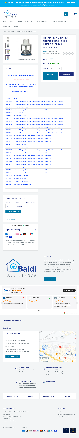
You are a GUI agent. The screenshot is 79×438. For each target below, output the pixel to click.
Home (4, 21)
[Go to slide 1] (38, 310)
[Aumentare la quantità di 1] (59, 68)
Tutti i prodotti (10, 31)
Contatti (16, 26)
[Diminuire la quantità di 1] (51, 68)
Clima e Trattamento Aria (57, 21)
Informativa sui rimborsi (64, 416)
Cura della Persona (42, 21)
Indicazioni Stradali (13, 356)
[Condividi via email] (72, 53)
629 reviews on (14, 292)
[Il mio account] (71, 14)
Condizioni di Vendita (12, 396)
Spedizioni (30, 396)
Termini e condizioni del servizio (66, 414)
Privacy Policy (67, 396)
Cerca (59, 411)
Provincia (18, 202)
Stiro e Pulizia (28, 21)
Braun (45, 51)
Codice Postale (30, 202)
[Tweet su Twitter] (69, 53)
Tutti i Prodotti (7, 26)
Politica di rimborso (10, 219)
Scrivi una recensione (69, 290)
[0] (75, 14)
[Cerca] (66, 14)
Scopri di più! (50, 279)
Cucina (19, 21)
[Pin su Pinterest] (66, 53)
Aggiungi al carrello (50, 76)
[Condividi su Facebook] (64, 53)
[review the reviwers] (24, 298)
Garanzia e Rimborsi (48, 396)
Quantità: (45, 68)
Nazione (7, 202)
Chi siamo (11, 21)
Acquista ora (66, 74)
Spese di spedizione (13, 211)
